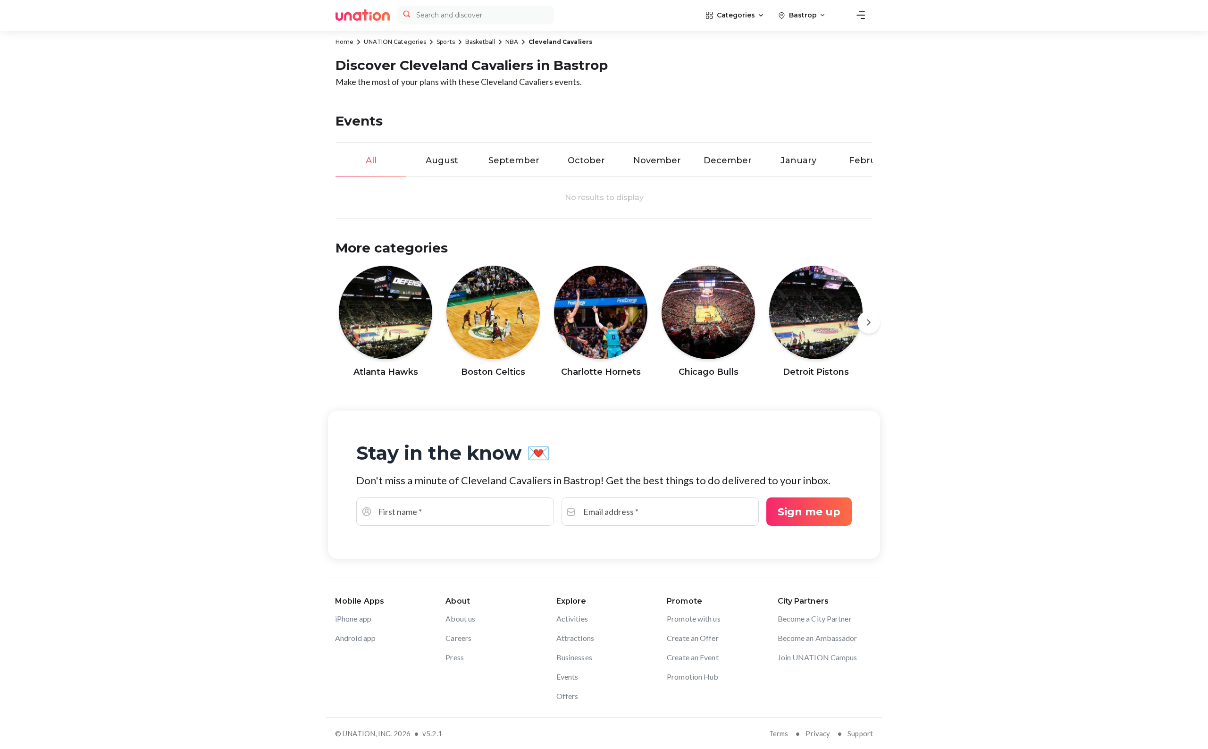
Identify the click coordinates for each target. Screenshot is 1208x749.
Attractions (575, 637)
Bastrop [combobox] (803, 15)
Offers (567, 695)
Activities (572, 618)
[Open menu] (860, 15)
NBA (511, 41)
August (442, 160)
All (371, 160)
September (513, 160)
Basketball (480, 41)
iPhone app (353, 618)
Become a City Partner (815, 618)
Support (860, 733)
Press (454, 657)
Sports (445, 41)
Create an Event (693, 657)
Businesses (574, 657)
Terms (779, 733)
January (798, 160)
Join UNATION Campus (817, 657)
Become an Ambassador (817, 637)
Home (344, 41)
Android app (355, 637)
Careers (458, 637)
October (586, 160)
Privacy (817, 733)
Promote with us (694, 618)
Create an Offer (693, 637)
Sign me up (809, 511)
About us (460, 618)
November (657, 160)
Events (567, 676)
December (728, 160)
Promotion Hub (692, 676)
